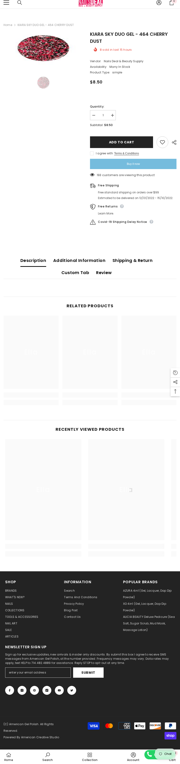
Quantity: (97, 107)
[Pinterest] (34, 690)
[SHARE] (172, 142)
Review (104, 272)
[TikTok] (46, 690)
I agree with (104, 153)
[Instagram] (22, 690)
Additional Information (79, 260)
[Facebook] (9, 690)
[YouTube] (59, 690)
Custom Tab (75, 272)
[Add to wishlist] (162, 142)
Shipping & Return (132, 260)
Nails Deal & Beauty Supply (123, 61)
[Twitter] (71, 690)
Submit (88, 672)
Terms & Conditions (126, 153)
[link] (31, 395)
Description (33, 260)
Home (8, 25)
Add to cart (121, 142)
